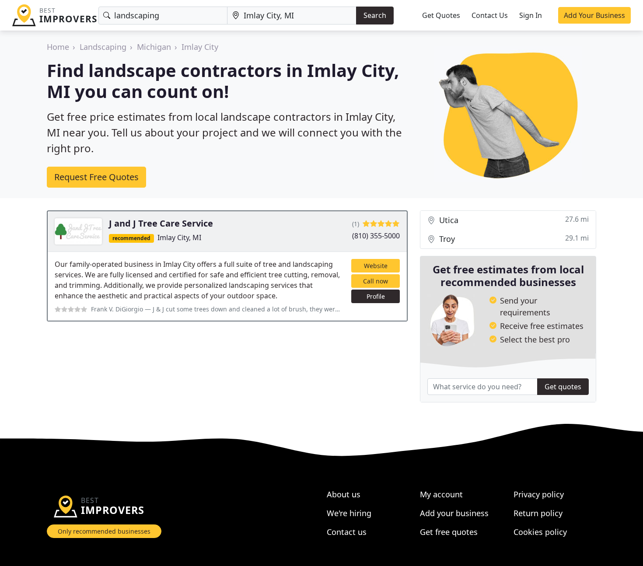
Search (374, 15)
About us (343, 494)
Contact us (347, 532)
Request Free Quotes (96, 177)
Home (58, 47)
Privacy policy (539, 494)
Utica (513, 219)
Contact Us (490, 15)
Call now (375, 281)
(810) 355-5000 (376, 236)
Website (376, 266)
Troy (513, 238)
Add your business (454, 513)
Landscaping (103, 47)
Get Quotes (441, 15)
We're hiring (349, 513)
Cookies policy (540, 532)
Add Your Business (594, 15)
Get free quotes (449, 532)
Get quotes (563, 386)
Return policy (538, 513)
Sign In (530, 15)
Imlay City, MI (179, 237)
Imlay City (200, 47)
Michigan (154, 47)
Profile (376, 296)
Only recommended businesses (104, 531)
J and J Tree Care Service (161, 223)
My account (441, 494)
